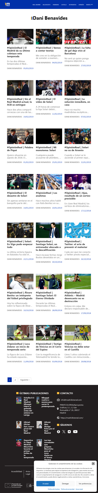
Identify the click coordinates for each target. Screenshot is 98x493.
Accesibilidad (16, 471)
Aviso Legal (79, 489)
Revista (88, 4)
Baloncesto (46, 4)
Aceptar (46, 484)
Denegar (65, 484)
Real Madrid (36, 4)
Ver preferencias (85, 484)
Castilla (64, 4)
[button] (93, 463)
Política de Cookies (54, 489)
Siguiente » (25, 379)
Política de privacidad (67, 489)
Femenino (56, 4)
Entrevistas (72, 4)
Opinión (81, 4)
